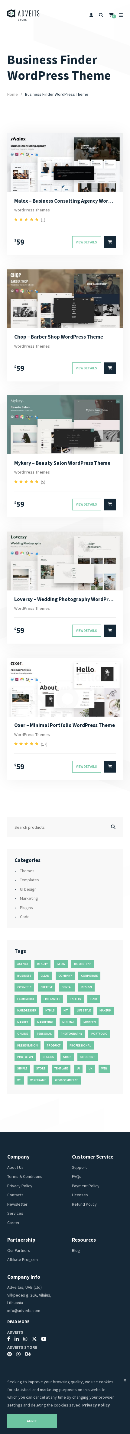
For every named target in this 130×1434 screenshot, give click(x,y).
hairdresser (26, 1010)
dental (67, 987)
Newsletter (17, 1204)
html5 (49, 1010)
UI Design (28, 889)
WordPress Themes (32, 210)
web (104, 1068)
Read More (18, 1321)
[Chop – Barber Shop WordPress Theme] (65, 298)
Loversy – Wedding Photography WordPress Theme (65, 599)
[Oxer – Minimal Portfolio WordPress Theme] (65, 687)
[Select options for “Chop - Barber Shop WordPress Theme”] (110, 368)
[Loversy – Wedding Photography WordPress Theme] (65, 561)
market (22, 1022)
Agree (32, 1421)
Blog (76, 1250)
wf (19, 1080)
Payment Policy (85, 1185)
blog (61, 964)
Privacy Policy (19, 1185)
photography (71, 1034)
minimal (68, 1022)
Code (25, 916)
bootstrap (82, 964)
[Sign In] (91, 15)
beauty (42, 964)
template (61, 1068)
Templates (29, 880)
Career (13, 1222)
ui (78, 1068)
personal (44, 1034)
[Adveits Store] (23, 15)
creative (47, 987)
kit (65, 1010)
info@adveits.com (23, 1310)
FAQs (76, 1176)
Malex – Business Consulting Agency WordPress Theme (65, 201)
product (53, 1045)
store (40, 1068)
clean (45, 976)
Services (15, 1213)
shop (67, 1057)
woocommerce (66, 1080)
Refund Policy (84, 1204)
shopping (88, 1057)
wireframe (38, 1080)
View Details (86, 242)
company (65, 976)
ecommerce (25, 999)
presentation (27, 1045)
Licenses (80, 1195)
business (24, 976)
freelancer (52, 999)
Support (79, 1167)
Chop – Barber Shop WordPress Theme (58, 336)
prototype (25, 1057)
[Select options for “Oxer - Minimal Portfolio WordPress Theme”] (110, 767)
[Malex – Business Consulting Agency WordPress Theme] (65, 162)
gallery (75, 999)
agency (22, 964)
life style (84, 1010)
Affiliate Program (22, 1259)
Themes (27, 870)
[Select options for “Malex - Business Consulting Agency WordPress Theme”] (110, 242)
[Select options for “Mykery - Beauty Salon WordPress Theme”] (110, 505)
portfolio (99, 1034)
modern (89, 1022)
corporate (89, 976)
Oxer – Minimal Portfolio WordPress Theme (64, 725)
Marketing (29, 898)
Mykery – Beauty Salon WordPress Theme (62, 463)
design (86, 987)
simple (22, 1068)
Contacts (15, 1195)
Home (12, 94)
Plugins (26, 907)
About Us (15, 1167)
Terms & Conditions (24, 1176)
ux (90, 1068)
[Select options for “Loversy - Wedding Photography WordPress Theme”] (110, 631)
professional (80, 1045)
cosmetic (24, 987)
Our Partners (18, 1250)
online (22, 1034)
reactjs (48, 1057)
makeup (105, 1010)
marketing (45, 1022)
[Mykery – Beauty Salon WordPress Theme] (65, 424)
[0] (111, 15)
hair (93, 999)
